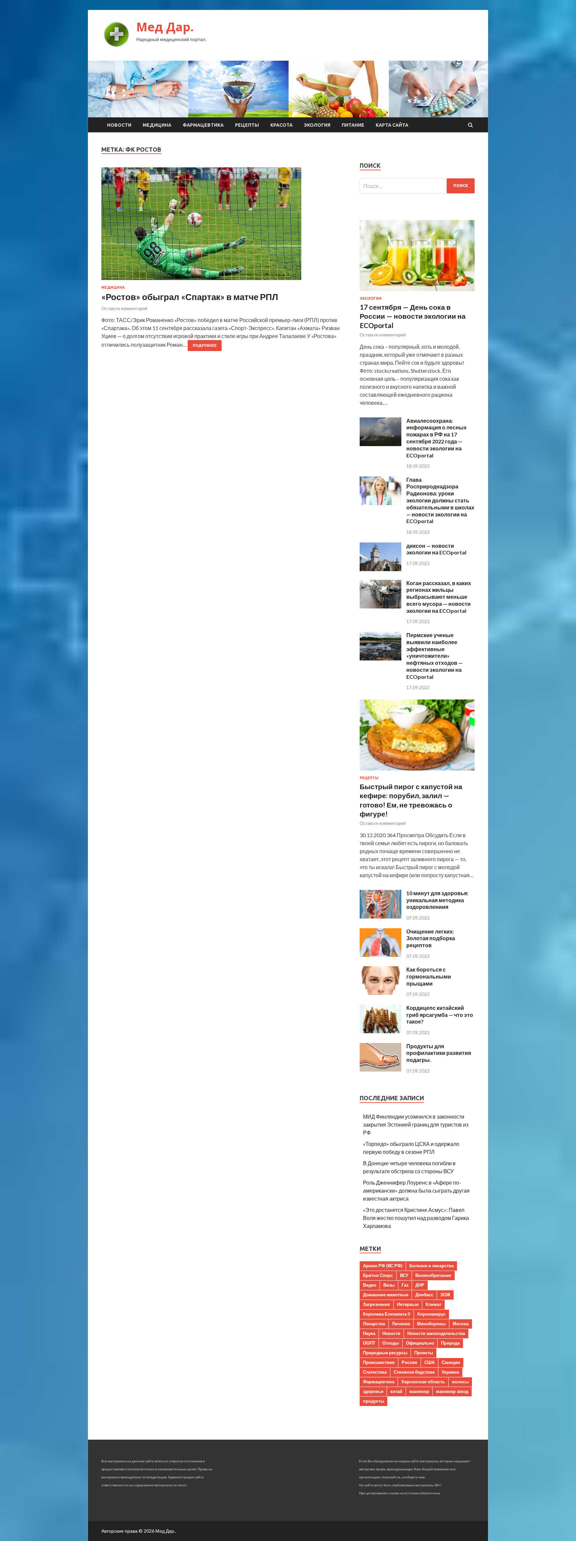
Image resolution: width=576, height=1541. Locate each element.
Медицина (157, 125)
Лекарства (374, 1323)
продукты (373, 1401)
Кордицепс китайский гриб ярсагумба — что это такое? (439, 1015)
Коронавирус (431, 1314)
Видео (369, 1285)
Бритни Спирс (378, 1275)
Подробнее (205, 345)
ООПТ (369, 1343)
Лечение (401, 1323)
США (429, 1362)
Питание (353, 125)
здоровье (373, 1391)
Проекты (423, 1352)
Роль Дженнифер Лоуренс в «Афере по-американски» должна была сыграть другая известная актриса (416, 1190)
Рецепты (247, 125)
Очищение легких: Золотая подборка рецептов (430, 938)
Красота (281, 125)
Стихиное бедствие (414, 1372)
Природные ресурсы (385, 1352)
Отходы (390, 1343)
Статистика (375, 1372)
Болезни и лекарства (431, 1265)
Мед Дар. (165, 27)
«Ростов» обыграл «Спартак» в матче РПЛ (189, 296)
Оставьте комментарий (124, 308)
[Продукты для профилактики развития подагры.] (380, 1069)
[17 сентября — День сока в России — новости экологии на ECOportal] (417, 292)
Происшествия (379, 1362)
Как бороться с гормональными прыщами (428, 976)
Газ (405, 1285)
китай (396, 1391)
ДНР (419, 1285)
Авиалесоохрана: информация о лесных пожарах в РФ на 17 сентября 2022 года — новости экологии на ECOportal (436, 437)
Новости (119, 125)
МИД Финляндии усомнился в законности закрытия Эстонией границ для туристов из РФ (415, 1124)
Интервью (408, 1304)
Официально (420, 1343)
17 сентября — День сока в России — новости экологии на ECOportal (413, 316)
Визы (389, 1285)
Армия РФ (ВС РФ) (382, 1265)
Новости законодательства (436, 1333)
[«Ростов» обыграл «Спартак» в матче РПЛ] (223, 226)
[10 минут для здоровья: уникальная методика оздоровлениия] (380, 916)
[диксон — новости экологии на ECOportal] (380, 569)
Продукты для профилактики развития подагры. (438, 1053)
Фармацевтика (203, 125)
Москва (461, 1323)
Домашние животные (385, 1294)
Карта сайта (392, 125)
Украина (450, 1372)
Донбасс (424, 1294)
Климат (433, 1304)
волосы (460, 1381)
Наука (369, 1333)
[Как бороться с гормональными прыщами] (380, 993)
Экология (317, 125)
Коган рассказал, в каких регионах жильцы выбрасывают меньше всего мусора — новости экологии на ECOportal (438, 597)
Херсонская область (423, 1381)
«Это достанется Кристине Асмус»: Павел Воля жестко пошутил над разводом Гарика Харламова (416, 1218)
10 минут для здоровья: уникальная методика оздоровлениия (437, 900)
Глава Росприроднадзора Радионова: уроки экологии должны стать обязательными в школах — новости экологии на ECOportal (440, 500)
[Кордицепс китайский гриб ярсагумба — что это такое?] (380, 1031)
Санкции (451, 1362)
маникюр (419, 1391)
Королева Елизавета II (386, 1314)
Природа (450, 1343)
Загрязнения (376, 1304)
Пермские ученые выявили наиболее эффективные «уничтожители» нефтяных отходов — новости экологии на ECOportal (434, 656)
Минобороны (431, 1323)
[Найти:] (417, 185)
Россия (409, 1362)
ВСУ (404, 1275)
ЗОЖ (445, 1294)
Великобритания (433, 1275)
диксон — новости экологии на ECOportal (436, 549)
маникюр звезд (452, 1391)
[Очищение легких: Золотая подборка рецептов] (380, 955)
